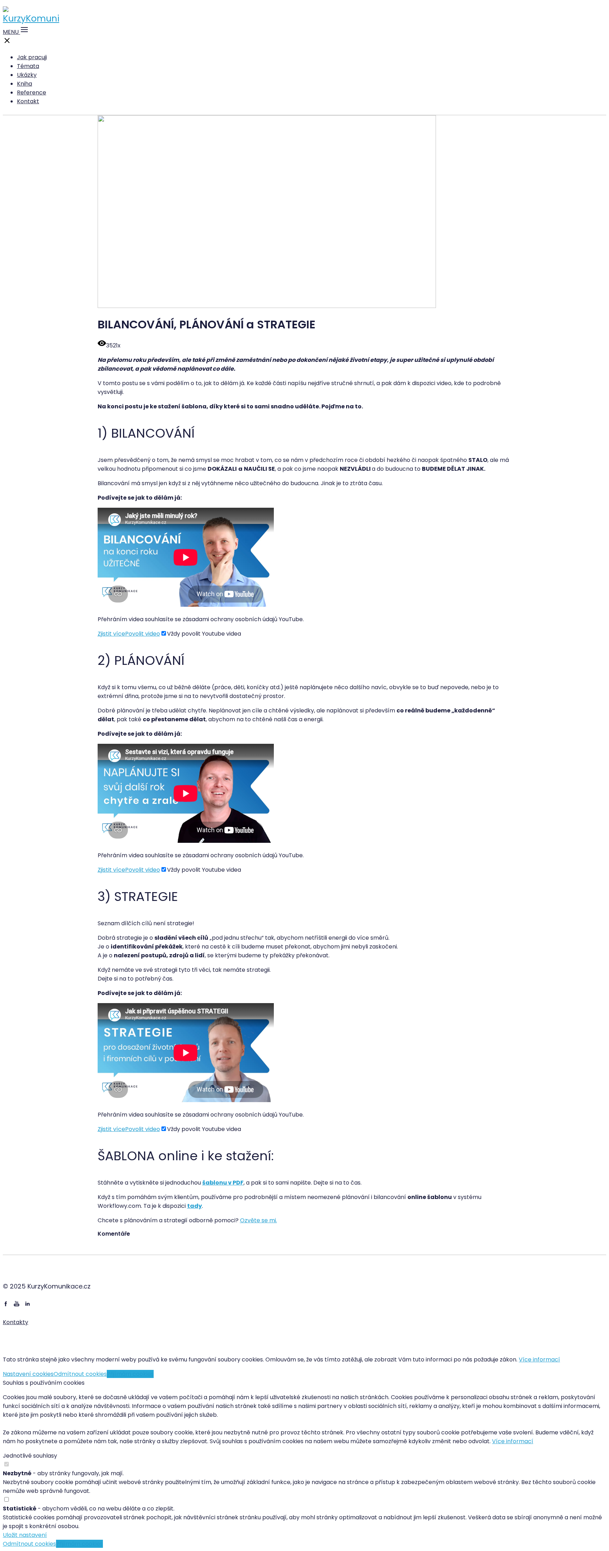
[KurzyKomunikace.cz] (31, 18)
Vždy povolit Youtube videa (204, 634)
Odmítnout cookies (80, 1374)
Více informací (539, 1359)
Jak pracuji (32, 57)
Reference (31, 92)
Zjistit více (111, 634)
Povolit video (142, 634)
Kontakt (28, 101)
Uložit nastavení (25, 1535)
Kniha (24, 84)
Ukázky (27, 75)
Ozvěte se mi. (258, 1220)
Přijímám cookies (130, 1374)
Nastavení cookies (28, 1374)
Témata (28, 66)
